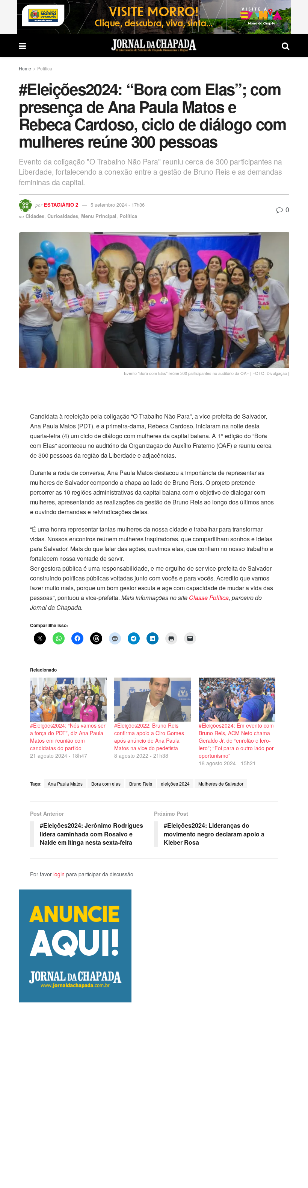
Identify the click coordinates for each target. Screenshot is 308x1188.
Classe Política (209, 597)
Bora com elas (106, 783)
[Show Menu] (22, 45)
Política (44, 68)
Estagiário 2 (61, 204)
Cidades (35, 215)
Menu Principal (98, 215)
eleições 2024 (175, 783)
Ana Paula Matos (65, 783)
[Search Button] (285, 45)
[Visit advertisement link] (154, 17)
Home (25, 68)
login (59, 874)
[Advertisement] (154, 1095)
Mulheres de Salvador (220, 783)
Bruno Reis (140, 783)
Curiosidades (62, 215)
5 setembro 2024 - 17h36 (118, 204)
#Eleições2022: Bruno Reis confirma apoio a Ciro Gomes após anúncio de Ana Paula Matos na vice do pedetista (149, 737)
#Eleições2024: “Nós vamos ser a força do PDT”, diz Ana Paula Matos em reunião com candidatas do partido (68, 737)
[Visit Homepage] (154, 45)
